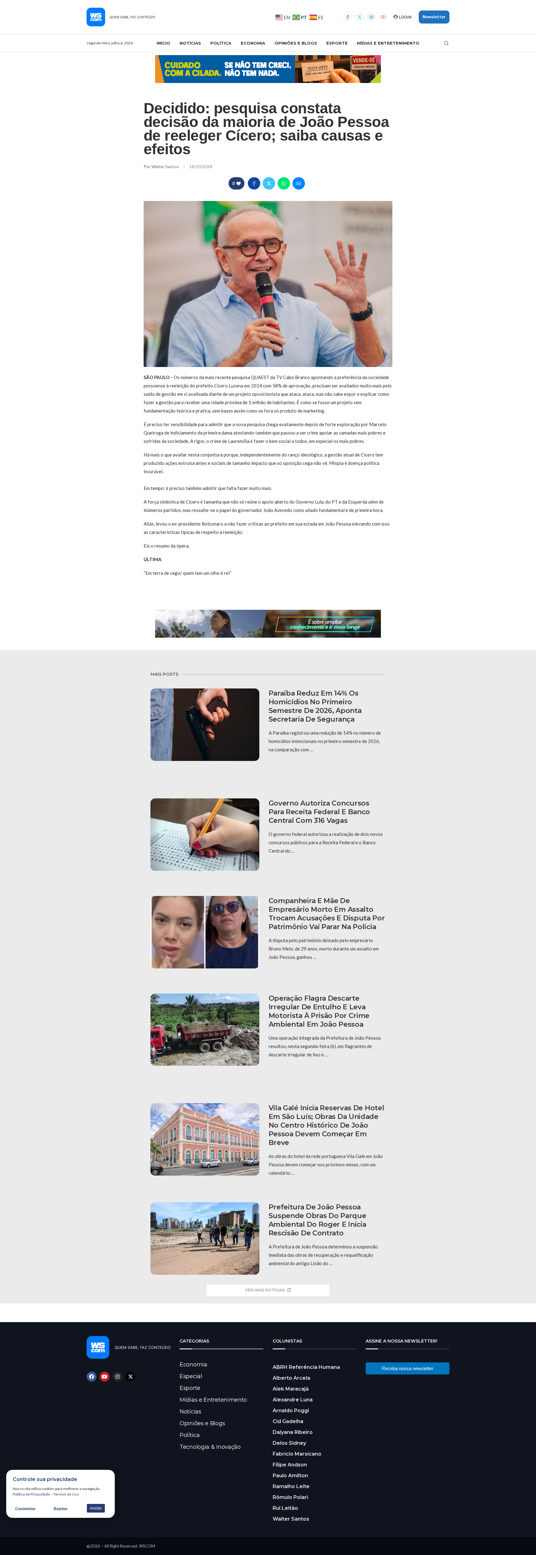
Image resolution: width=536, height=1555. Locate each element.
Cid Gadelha (288, 1421)
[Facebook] (347, 17)
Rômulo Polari (290, 1497)
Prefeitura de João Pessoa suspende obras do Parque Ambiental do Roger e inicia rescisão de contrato (317, 1220)
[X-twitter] (131, 1377)
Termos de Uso (66, 1494)
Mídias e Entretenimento (388, 43)
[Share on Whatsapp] (284, 183)
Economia (253, 43)
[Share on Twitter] (269, 183)
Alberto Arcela (291, 1378)
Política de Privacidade (31, 1494)
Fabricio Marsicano (297, 1454)
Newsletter (434, 17)
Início (163, 43)
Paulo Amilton (290, 1476)
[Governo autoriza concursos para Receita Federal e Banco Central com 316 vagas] (204, 834)
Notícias (190, 43)
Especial (191, 1376)
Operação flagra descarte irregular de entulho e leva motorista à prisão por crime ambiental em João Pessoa (319, 1011)
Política (220, 43)
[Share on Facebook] (254, 183)
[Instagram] (371, 17)
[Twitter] (359, 17)
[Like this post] (238, 183)
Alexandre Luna (293, 1400)
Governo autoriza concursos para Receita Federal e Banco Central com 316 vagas (319, 812)
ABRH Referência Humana (306, 1367)
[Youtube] (383, 17)
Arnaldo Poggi (291, 1410)
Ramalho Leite (291, 1486)
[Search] (446, 43)
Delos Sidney (289, 1443)
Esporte (337, 43)
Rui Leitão (285, 1508)
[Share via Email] (299, 183)
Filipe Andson (290, 1465)
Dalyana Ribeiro (293, 1432)
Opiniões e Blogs (296, 43)
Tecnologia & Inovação (210, 1447)
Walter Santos (165, 166)
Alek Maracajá (291, 1389)
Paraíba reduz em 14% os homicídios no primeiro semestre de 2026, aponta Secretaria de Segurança (315, 706)
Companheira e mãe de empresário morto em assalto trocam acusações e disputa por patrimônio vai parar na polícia (327, 914)
